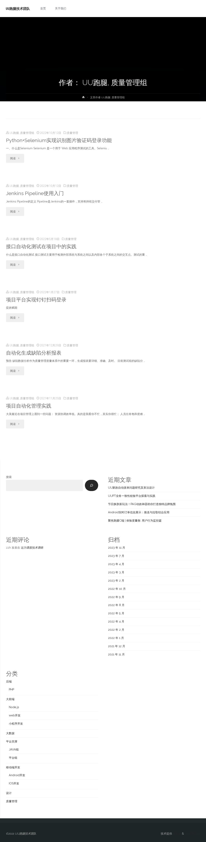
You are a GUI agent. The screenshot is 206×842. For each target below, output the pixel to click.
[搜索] (91, 485)
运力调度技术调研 (32, 547)
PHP (11, 689)
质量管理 (72, 132)
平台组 (13, 757)
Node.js (14, 707)
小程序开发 (16, 723)
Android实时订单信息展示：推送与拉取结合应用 (138, 512)
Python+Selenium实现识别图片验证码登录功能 (59, 140)
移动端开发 (13, 767)
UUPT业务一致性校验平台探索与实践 (131, 495)
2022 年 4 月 (116, 621)
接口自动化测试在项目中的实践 (41, 246)
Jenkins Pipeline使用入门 (35, 193)
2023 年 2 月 (116, 580)
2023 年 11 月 (116, 547)
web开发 (15, 715)
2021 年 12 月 (116, 646)
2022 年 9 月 (116, 597)
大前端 (10, 699)
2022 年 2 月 (116, 629)
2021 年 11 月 (116, 654)
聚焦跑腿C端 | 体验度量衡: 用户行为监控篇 (135, 520)
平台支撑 (11, 741)
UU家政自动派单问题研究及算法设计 (131, 487)
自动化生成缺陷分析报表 (33, 353)
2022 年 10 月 (117, 588)
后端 (9, 681)
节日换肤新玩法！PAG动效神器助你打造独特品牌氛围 (142, 504)
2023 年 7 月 (116, 555)
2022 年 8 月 (116, 605)
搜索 (9, 477)
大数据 (10, 733)
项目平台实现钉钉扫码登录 (36, 300)
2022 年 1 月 (116, 638)
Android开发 (17, 775)
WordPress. (192, 833)
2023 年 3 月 (116, 572)
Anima (176, 833)
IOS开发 (14, 783)
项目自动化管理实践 (28, 406)
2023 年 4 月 (116, 564)
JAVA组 (14, 749)
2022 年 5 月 (116, 613)
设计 (9, 793)
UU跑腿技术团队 (18, 8)
